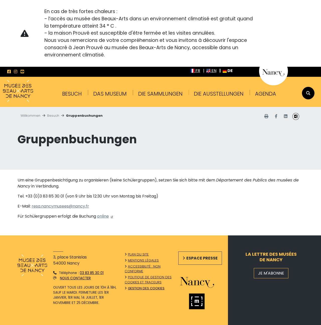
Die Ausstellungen (219, 93)
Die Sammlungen (160, 93)
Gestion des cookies (146, 288)
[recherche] (308, 93)
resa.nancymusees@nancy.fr (60, 206)
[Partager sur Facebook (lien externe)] (276, 116)
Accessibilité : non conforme (142, 269)
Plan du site (138, 254)
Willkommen (30, 115)
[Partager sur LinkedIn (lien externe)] (285, 116)
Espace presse (202, 258)
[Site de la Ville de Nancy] (202, 281)
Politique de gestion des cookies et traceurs (148, 280)
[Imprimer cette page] (266, 116)
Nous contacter (75, 278)
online (103, 216)
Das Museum (110, 93)
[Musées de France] (202, 301)
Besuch (72, 93)
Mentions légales (143, 260)
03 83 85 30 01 (92, 273)
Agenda (265, 93)
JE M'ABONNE (271, 273)
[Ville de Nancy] (273, 71)
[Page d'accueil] (18, 91)
